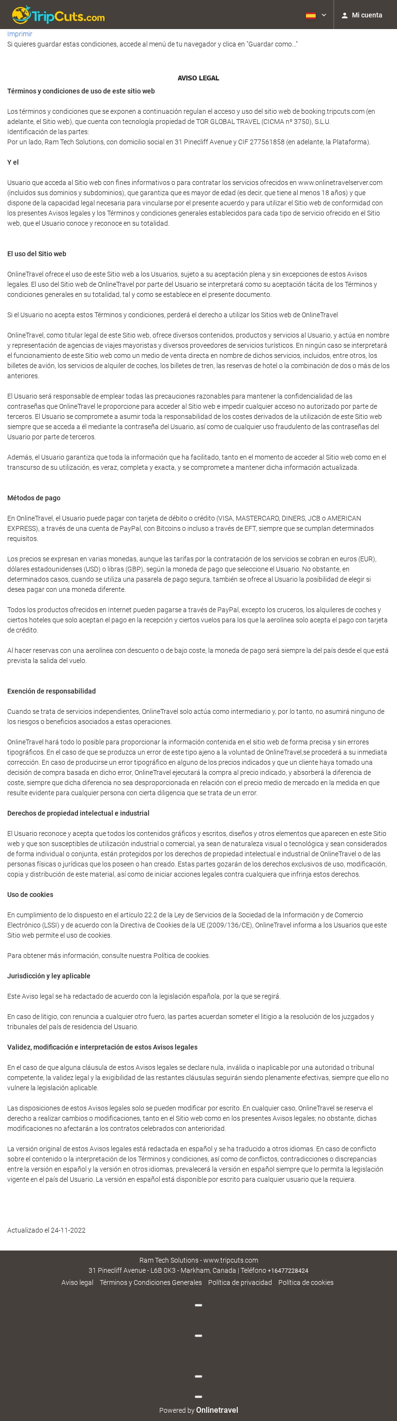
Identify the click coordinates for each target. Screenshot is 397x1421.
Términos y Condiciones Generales (151, 1282)
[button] (315, 14)
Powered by (198, 1410)
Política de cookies (306, 1282)
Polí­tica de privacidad (240, 1282)
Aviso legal (77, 1282)
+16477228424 (288, 1270)
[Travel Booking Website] (58, 14)
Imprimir (19, 34)
